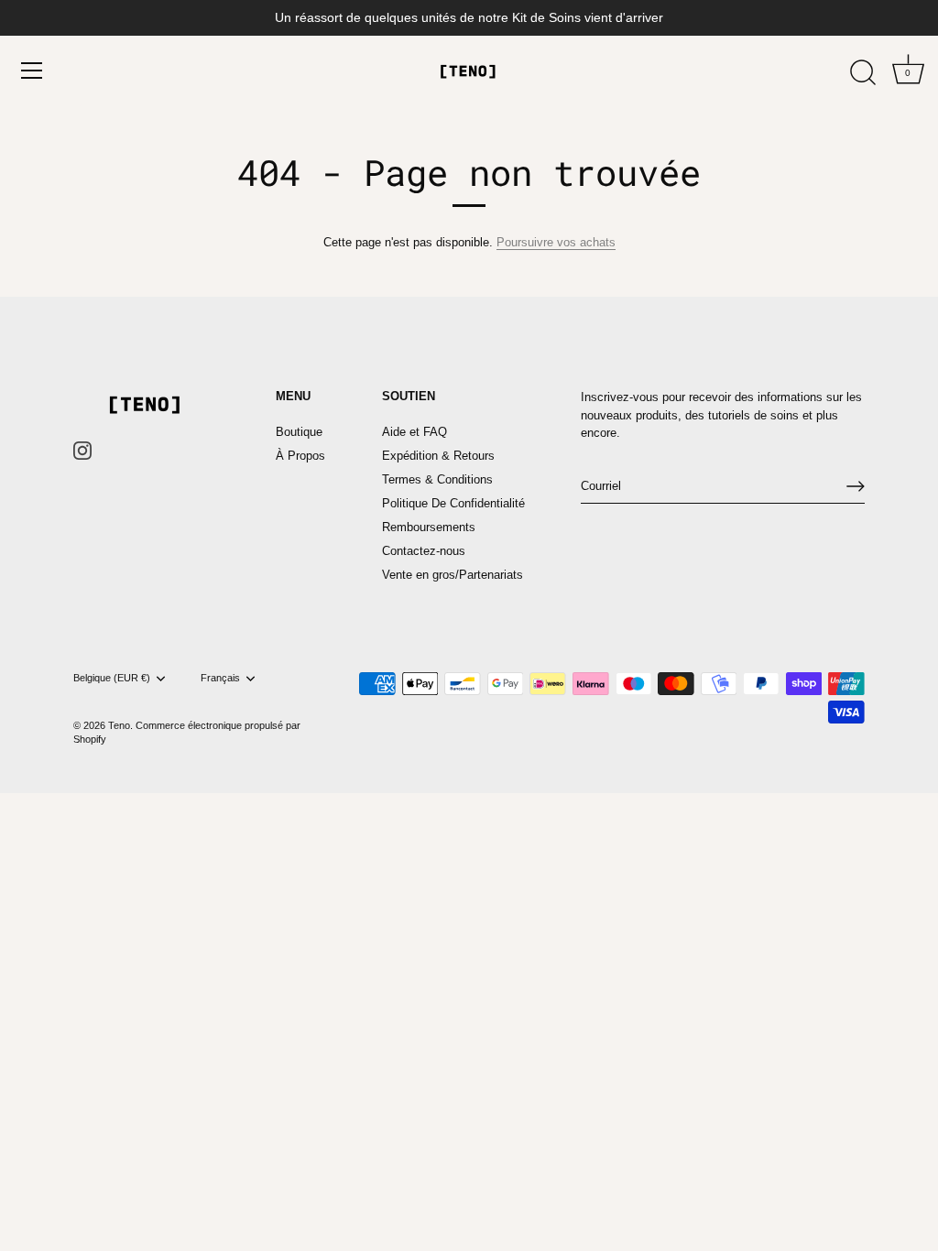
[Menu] (32, 70)
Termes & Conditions (437, 479)
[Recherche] (863, 73)
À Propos (300, 455)
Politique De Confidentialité (453, 503)
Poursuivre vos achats (556, 242)
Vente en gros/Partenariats (452, 575)
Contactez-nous (423, 551)
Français (220, 677)
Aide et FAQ (414, 432)
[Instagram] (82, 450)
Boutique (299, 432)
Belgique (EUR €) (111, 677)
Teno (119, 725)
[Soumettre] (855, 486)
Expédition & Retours (438, 455)
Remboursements (428, 527)
